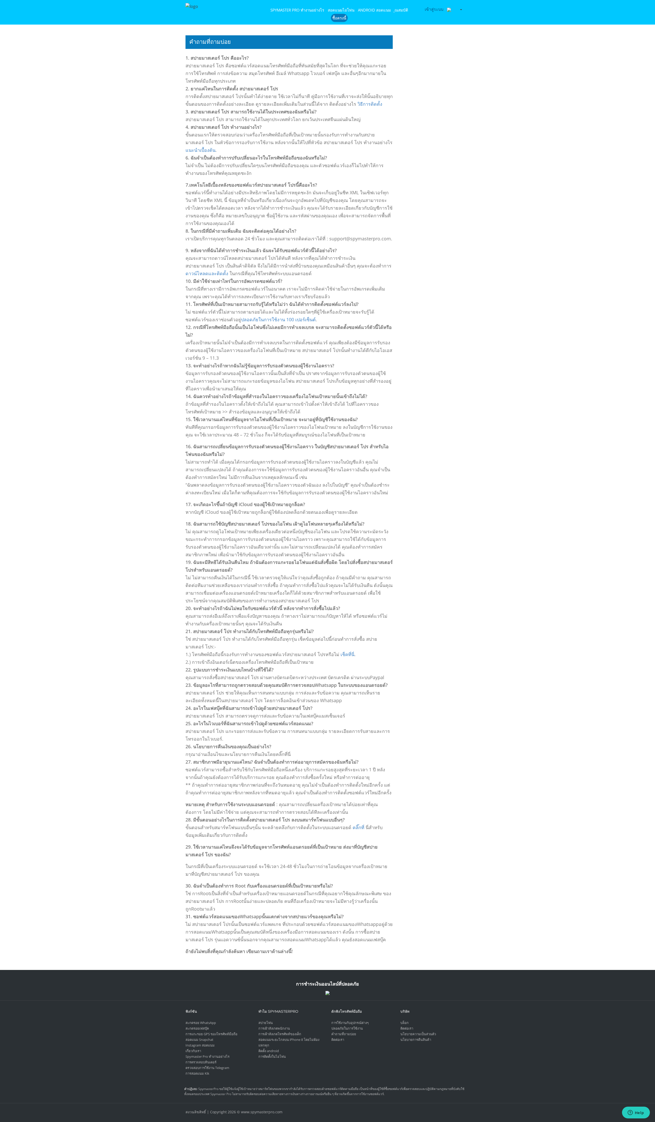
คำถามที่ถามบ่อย (343, 1034)
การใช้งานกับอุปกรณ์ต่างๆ (350, 1022)
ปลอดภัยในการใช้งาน (263, 319)
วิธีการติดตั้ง (369, 104)
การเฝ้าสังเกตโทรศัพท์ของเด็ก (279, 1034)
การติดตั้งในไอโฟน (272, 1056)
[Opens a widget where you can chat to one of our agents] (636, 1113)
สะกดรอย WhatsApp (200, 1022)
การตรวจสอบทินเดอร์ (200, 1062)
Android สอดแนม (374, 10)
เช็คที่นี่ (347, 654)
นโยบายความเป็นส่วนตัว (418, 1034)
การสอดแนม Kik (197, 1073)
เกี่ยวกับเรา (193, 1051)
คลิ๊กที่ (358, 827)
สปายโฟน (265, 1022)
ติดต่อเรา (337, 1039)
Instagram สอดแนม (200, 1045)
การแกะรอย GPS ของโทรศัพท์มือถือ (211, 1034)
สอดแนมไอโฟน (341, 10)
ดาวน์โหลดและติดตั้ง (206, 273)
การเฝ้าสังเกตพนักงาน (274, 1028)
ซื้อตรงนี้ (339, 17)
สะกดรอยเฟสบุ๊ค (197, 1028)
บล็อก (404, 1022)
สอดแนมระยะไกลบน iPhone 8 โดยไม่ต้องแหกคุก (288, 1042)
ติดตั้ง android (268, 1051)
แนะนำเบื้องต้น (200, 150)
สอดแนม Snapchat (199, 1039)
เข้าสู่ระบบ (434, 9)
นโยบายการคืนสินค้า (415, 1039)
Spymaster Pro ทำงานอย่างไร (297, 10)
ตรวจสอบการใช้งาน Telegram (207, 1067)
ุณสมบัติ (401, 10)
